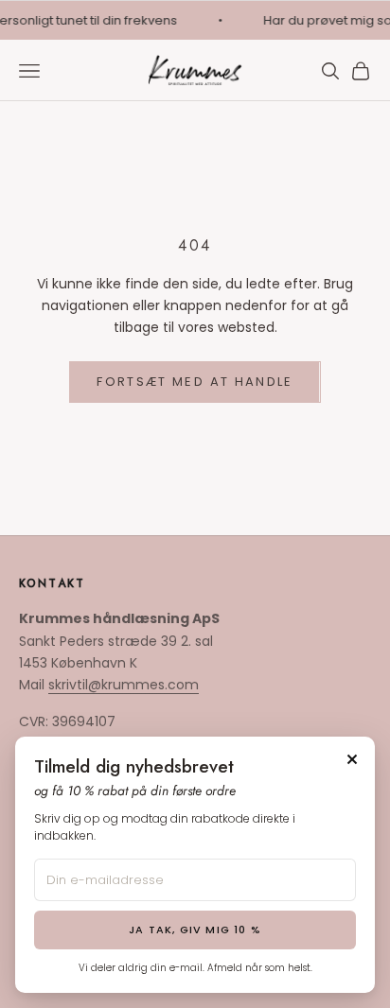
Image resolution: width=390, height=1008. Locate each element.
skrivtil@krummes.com (123, 684)
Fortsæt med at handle (194, 382)
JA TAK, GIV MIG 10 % (195, 929)
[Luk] (352, 759)
